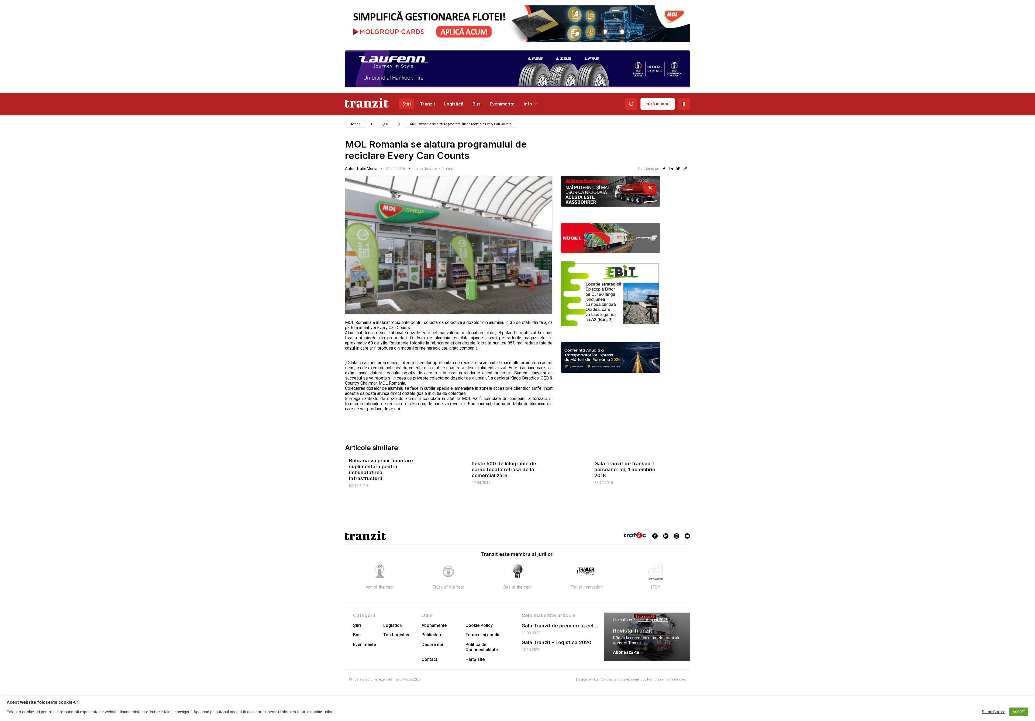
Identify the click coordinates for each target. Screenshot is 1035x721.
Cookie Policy (479, 625)
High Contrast (603, 679)
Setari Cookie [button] (993, 711)
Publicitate (432, 634)
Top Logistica (396, 634)
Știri (406, 104)
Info (528, 104)
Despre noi (432, 644)
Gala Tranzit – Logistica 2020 (556, 642)
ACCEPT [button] (1019, 712)
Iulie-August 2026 (653, 620)
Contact (429, 659)
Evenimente (502, 104)
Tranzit (427, 104)
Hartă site (475, 659)
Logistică (453, 104)
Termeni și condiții (483, 634)
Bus (476, 104)
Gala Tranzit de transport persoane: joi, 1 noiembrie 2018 (624, 469)
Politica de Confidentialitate (481, 647)
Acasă (355, 124)
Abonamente (434, 625)
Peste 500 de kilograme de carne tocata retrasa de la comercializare (504, 469)
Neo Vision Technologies (666, 679)
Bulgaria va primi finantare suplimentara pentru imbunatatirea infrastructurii (381, 469)
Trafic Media (366, 168)
